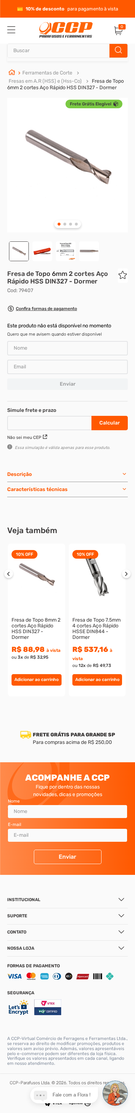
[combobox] (67, 51)
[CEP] (50, 421)
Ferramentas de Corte (47, 73)
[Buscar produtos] (118, 51)
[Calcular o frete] (109, 423)
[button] (42, 309)
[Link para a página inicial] (12, 73)
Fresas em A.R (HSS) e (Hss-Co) (45, 81)
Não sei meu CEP (24, 437)
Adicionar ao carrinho (36, 679)
